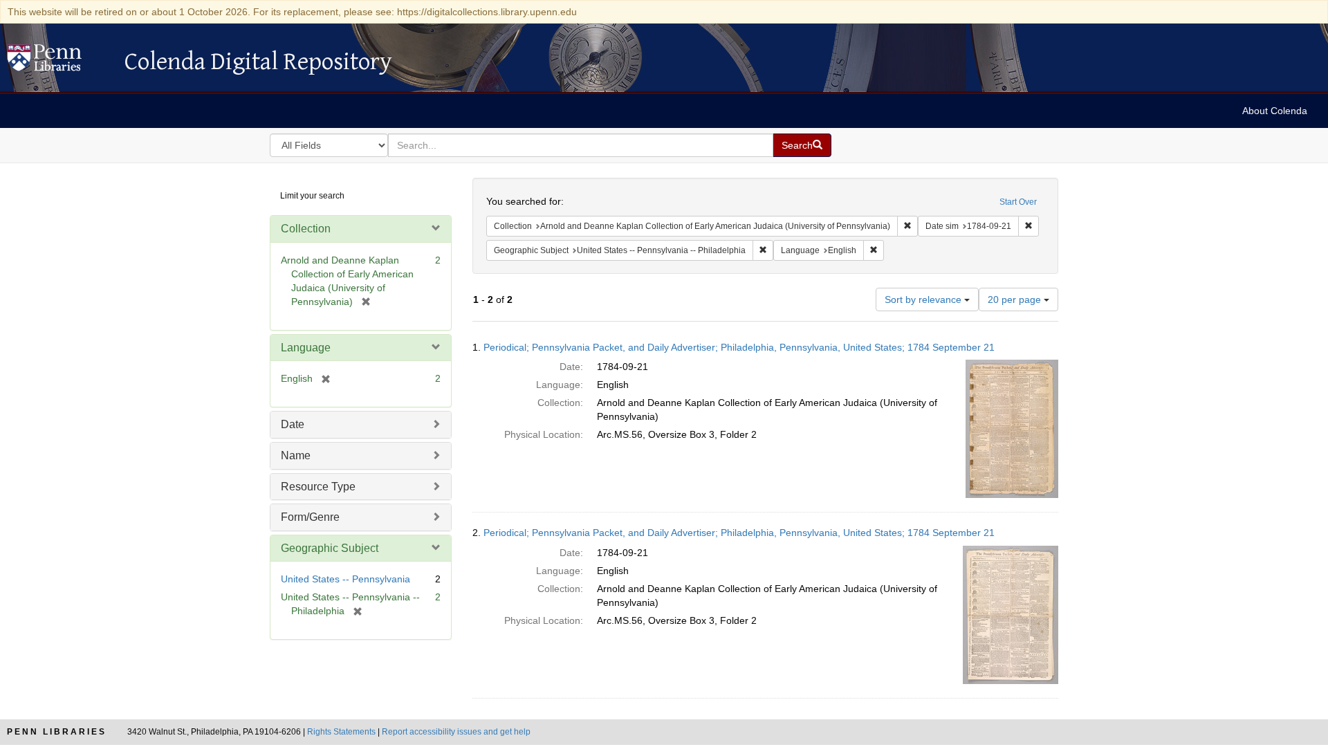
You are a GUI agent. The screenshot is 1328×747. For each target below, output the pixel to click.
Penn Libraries (57, 732)
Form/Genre (310, 517)
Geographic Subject (329, 548)
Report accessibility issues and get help (456, 732)
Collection (306, 228)
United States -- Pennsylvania (345, 578)
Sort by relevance (924, 299)
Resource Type (318, 486)
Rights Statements (341, 732)
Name (296, 455)
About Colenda (1274, 110)
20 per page (1016, 299)
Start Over (1018, 202)
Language (306, 347)
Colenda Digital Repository (59, 61)
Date (292, 424)
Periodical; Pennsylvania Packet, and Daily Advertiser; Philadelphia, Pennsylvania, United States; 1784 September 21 (739, 347)
